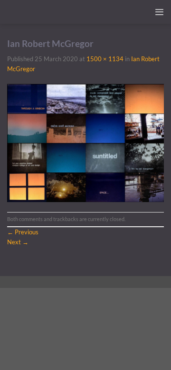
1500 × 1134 (105, 59)
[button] (159, 12)
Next (17, 242)
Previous (22, 232)
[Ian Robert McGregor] (85, 142)
